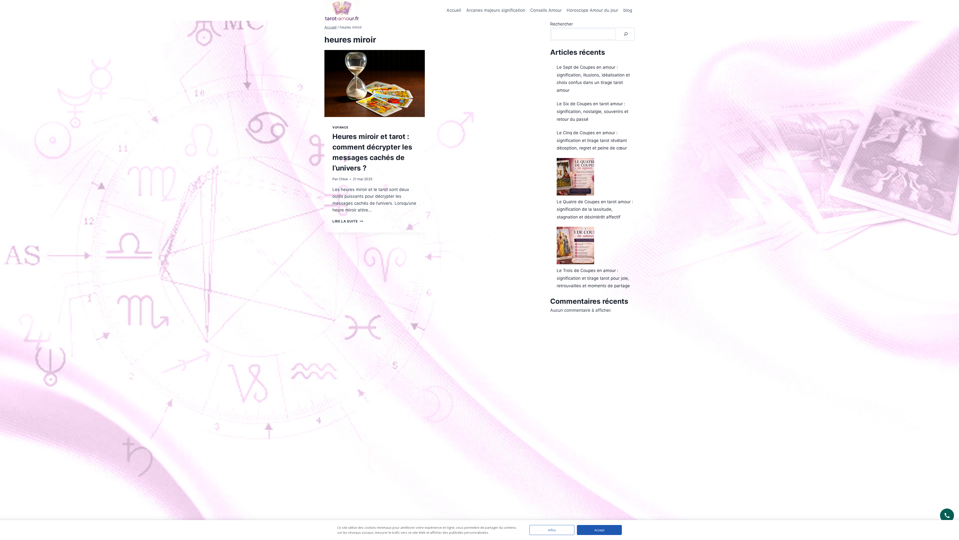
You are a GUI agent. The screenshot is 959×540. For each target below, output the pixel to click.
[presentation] (374, 83)
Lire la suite (347, 221)
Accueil (454, 10)
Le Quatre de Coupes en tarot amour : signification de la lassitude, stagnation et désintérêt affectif (595, 209)
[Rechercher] (625, 34)
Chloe (343, 179)
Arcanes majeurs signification (495, 10)
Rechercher (561, 24)
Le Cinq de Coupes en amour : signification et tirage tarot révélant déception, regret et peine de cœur (592, 140)
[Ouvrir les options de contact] (947, 515)
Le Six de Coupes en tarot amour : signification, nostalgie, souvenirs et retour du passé (592, 111)
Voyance (340, 127)
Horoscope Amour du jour (592, 10)
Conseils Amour (546, 10)
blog (627, 10)
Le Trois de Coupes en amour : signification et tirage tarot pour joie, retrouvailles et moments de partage (593, 278)
